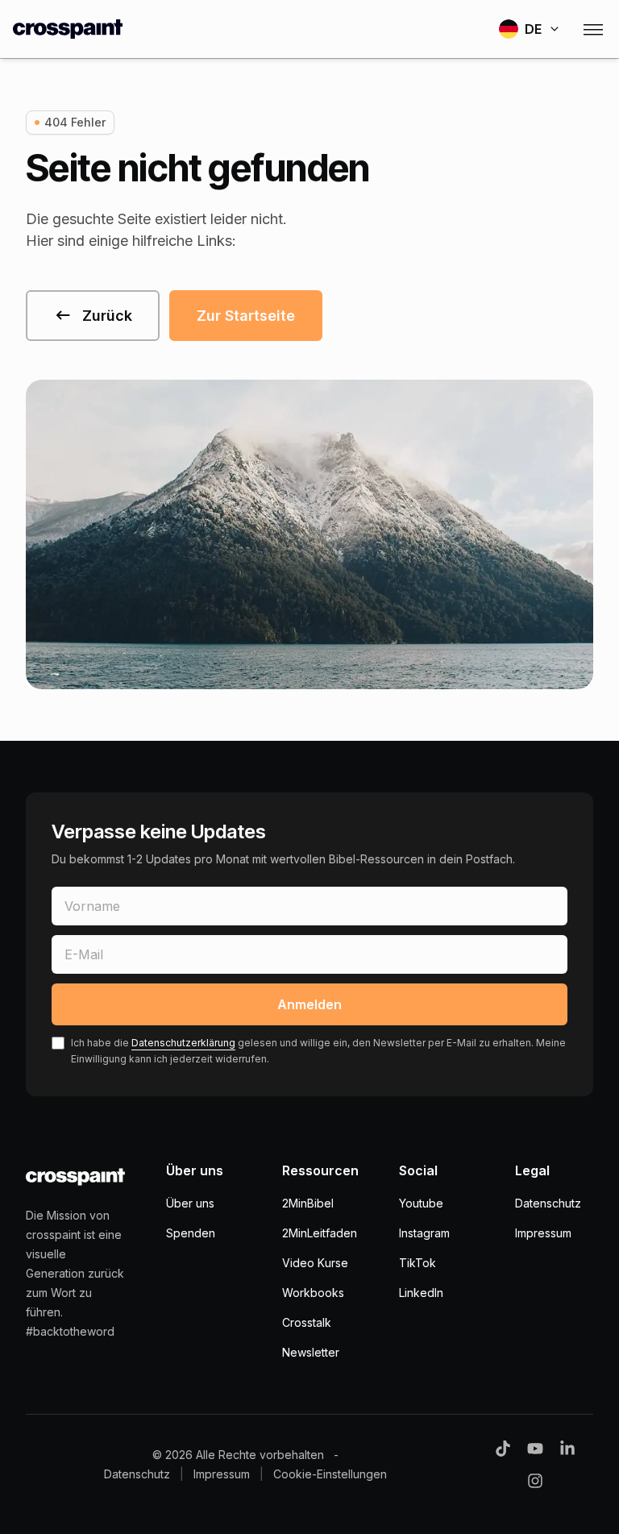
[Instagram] (535, 1480)
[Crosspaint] (68, 29)
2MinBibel (308, 1203)
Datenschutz (548, 1203)
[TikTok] (502, 1448)
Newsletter (310, 1352)
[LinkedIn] (567, 1448)
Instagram (424, 1233)
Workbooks (313, 1292)
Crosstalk (306, 1322)
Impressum (543, 1233)
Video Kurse (315, 1263)
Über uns (190, 1203)
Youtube (421, 1203)
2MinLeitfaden (319, 1233)
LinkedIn (421, 1292)
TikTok (417, 1263)
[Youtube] (535, 1448)
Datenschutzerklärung (183, 1043)
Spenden (190, 1233)
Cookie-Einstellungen (330, 1474)
